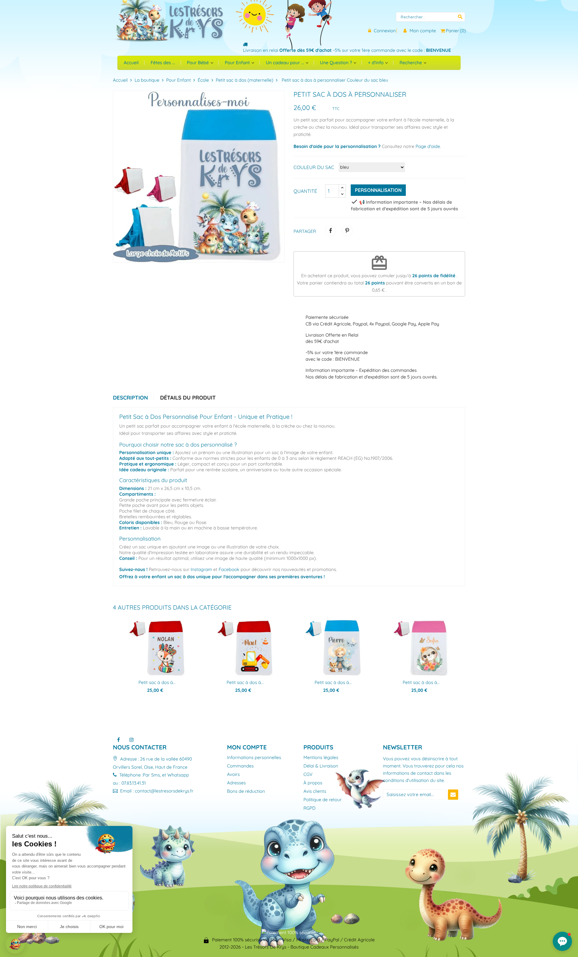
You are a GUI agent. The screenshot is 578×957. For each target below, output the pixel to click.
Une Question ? (336, 62)
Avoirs (233, 774)
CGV (307, 774)
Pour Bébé (198, 62)
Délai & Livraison (320, 766)
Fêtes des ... (163, 62)
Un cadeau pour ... (285, 62)
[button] (562, 941)
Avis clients (314, 791)
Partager (330, 230)
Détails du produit (188, 398)
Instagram (201, 569)
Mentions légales (320, 757)
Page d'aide (427, 146)
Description (130, 398)
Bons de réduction (246, 791)
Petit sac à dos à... (157, 682)
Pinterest (347, 230)
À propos (312, 783)
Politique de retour (322, 799)
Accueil (131, 62)
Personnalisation (378, 190)
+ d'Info (376, 62)
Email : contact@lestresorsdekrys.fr (156, 791)
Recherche (411, 62)
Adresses (236, 783)
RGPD (309, 808)
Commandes (240, 766)
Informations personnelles (254, 757)
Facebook (229, 569)
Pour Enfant (238, 62)
